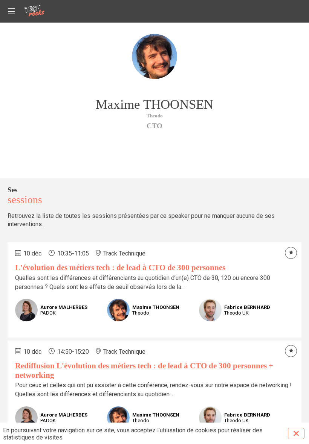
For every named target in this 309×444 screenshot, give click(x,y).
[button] (11, 11)
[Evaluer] (291, 253)
